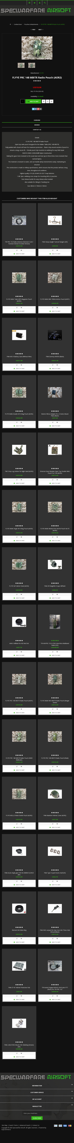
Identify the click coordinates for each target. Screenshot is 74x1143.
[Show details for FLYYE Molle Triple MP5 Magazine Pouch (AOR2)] (19, 277)
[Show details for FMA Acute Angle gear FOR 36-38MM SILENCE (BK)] (19, 851)
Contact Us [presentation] (37, 130)
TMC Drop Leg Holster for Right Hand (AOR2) (19, 471)
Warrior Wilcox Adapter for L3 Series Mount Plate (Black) (55, 415)
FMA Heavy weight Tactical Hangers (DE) (55, 242)
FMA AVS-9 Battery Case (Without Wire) (19, 356)
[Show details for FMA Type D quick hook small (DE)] (54, 851)
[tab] (37, 120)
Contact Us (35, 1125)
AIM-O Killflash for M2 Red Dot (19, 643)
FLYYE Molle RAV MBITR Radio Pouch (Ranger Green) (54, 701)
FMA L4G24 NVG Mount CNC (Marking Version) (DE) (19, 1046)
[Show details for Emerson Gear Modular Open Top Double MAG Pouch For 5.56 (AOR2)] (54, 449)
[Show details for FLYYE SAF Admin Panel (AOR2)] (19, 564)
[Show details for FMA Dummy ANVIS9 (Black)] (54, 335)
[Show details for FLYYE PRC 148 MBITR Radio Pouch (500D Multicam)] (19, 736)
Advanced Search (25, 1125)
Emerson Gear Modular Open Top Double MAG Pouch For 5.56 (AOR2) (55, 472)
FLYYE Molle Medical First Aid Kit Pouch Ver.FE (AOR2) (54, 529)
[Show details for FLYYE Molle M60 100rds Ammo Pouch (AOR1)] (54, 277)
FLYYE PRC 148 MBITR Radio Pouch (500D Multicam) (19, 759)
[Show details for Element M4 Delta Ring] (19, 908)
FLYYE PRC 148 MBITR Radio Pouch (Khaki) (55, 758)
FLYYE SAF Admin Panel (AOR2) (19, 586)
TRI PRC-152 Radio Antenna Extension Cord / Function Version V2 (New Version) (19, 243)
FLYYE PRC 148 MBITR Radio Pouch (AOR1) (19, 701)
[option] (21, 65)
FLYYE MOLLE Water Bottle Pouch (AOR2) (19, 815)
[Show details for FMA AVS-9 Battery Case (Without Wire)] (19, 335)
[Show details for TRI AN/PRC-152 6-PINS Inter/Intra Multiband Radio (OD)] (54, 621)
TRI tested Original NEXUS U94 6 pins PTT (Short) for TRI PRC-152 (55, 988)
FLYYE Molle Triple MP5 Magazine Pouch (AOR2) (19, 300)
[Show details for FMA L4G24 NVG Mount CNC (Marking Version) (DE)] (19, 1023)
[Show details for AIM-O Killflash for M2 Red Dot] (19, 621)
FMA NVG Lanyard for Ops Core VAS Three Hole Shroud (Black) (55, 931)
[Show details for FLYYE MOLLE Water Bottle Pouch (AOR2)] (19, 793)
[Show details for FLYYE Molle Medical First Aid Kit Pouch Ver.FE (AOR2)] (54, 507)
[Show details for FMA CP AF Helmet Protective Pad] (19, 966)
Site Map (4, 1125)
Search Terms (13, 1125)
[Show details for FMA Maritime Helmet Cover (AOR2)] (54, 793)
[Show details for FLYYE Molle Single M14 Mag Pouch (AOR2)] (19, 507)
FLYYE (42, 73)
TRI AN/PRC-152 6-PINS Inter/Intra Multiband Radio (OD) (55, 644)
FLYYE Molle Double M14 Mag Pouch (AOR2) (19, 414)
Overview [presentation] (37, 120)
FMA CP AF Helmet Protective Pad (19, 987)
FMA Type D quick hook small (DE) (55, 873)
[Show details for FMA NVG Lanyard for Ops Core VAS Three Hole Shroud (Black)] (54, 908)
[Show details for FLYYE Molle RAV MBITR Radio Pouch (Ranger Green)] (54, 679)
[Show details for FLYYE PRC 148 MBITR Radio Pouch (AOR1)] (19, 679)
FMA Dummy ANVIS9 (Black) (55, 356)
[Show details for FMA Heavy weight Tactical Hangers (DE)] (54, 220)
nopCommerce (6, 1129)
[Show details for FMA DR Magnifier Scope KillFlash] (54, 564)
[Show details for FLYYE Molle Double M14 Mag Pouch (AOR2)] (19, 392)
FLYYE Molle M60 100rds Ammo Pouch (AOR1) (55, 299)
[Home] (10, 24)
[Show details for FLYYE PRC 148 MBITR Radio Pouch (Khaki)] (54, 736)
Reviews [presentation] (37, 125)
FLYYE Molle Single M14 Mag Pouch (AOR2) (19, 529)
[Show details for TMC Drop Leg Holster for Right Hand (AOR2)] (19, 449)
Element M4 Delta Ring (19, 930)
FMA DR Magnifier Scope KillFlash (54, 586)
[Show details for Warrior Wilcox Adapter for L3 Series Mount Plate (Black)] (54, 392)
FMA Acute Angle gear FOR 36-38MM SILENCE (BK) (19, 874)
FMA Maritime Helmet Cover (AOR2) (55, 815)
